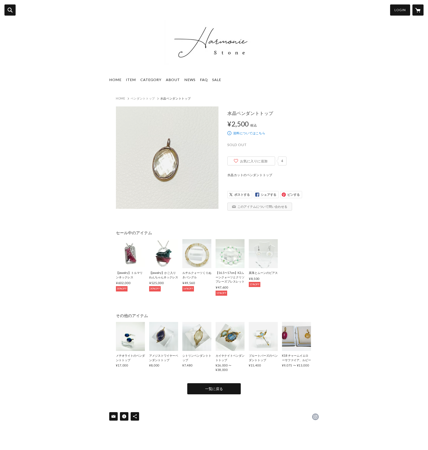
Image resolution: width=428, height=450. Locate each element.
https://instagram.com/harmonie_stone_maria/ (315, 416)
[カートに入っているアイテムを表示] (418, 10)
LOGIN (400, 10)
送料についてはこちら (249, 133)
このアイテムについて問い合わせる (262, 206)
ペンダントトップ (143, 98)
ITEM (131, 79)
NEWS (189, 79)
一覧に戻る (214, 389)
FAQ (204, 79)
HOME (115, 79)
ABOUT (173, 79)
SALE (216, 79)
